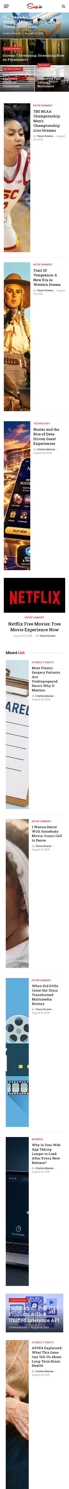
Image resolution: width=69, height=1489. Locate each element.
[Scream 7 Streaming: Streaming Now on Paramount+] (34, 52)
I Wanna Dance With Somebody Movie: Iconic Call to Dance (47, 833)
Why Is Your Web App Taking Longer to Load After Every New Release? (46, 1154)
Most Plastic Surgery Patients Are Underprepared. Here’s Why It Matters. (46, 679)
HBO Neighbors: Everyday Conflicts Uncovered (14, 80)
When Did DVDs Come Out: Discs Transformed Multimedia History (45, 995)
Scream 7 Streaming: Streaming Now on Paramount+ (33, 57)
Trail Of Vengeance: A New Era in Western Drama (47, 277)
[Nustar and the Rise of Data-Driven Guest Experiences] (17, 495)
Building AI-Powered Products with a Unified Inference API (34, 1314)
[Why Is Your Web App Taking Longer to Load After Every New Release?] (17, 1211)
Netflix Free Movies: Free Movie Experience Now (34, 626)
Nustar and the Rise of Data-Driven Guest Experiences (46, 436)
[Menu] (6, 6)
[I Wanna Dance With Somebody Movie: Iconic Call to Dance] (17, 893)
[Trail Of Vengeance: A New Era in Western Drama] (17, 336)
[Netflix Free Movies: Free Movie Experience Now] (34, 595)
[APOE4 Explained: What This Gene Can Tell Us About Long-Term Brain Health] (17, 1414)
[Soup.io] (34, 6)
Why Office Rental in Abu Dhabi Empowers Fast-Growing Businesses (51, 78)
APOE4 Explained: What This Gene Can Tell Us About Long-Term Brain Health (47, 1357)
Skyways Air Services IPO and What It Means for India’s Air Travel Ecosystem (32, 22)
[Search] (63, 6)
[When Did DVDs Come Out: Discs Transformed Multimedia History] (17, 1052)
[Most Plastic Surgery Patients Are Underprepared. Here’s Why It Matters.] (17, 734)
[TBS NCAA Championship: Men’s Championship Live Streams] (17, 177)
